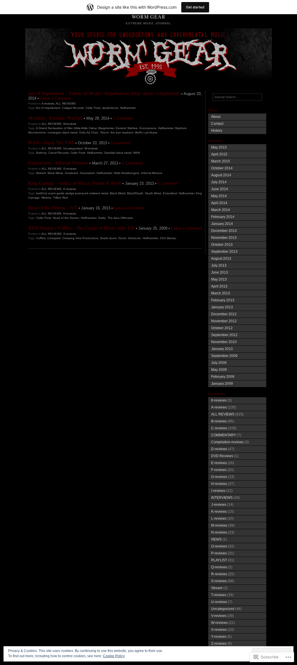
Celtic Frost (93, 107)
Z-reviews (219, 644)
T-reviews (218, 595)
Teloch (104, 132)
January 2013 (222, 307)
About (215, 117)
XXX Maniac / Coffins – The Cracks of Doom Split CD (81, 228)
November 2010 (224, 342)
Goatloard (71, 173)
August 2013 (221, 259)
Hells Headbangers (126, 173)
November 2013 (224, 238)
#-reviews (219, 400)
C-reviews (219, 428)
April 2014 (219, 203)
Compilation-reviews (227, 442)
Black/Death (135, 193)
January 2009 (222, 384)
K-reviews (69, 188)
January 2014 (222, 224)
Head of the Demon (66, 217)
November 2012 (224, 321)
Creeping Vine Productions (80, 238)
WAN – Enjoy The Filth (51, 142)
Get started (195, 7)
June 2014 (219, 189)
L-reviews (219, 518)
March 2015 (220, 161)
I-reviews (218, 491)
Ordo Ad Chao (88, 132)
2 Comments (132, 163)
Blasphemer (106, 128)
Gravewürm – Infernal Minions (58, 163)
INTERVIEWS (222, 498)
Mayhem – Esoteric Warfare (55, 118)
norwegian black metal (62, 132)
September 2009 (224, 356)
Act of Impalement (48, 107)
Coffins (41, 238)
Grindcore (134, 238)
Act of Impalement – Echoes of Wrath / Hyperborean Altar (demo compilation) (104, 93)
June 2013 (219, 272)
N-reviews (219, 532)
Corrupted (54, 238)
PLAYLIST (219, 560)
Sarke (102, 217)
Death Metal (153, 193)
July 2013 (219, 265)
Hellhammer (128, 107)
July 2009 (219, 363)
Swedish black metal (117, 152)
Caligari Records (73, 107)
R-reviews (219, 574)
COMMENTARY (223, 435)
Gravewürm (87, 173)
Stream (216, 588)
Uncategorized (73, 148)
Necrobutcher (37, 132)
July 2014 (219, 182)
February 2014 (222, 217)
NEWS (216, 539)
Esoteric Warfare (127, 128)
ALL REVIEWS (66, 103)
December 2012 (224, 314)
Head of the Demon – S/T (52, 207)
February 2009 (222, 377)
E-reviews (219, 463)
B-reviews (219, 421)
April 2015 (219, 154)
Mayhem (180, 128)
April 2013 (219, 286)
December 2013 (224, 231)
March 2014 (220, 210)
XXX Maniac (168, 238)
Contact (217, 124)
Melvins (46, 197)
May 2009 (219, 370)
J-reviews (218, 505)
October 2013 (222, 245)
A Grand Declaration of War (54, 128)
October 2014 (222, 168)
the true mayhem (122, 132)
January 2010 (222, 349)
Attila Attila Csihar (85, 128)
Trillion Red (60, 197)
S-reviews (219, 581)
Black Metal (55, 173)
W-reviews (91, 148)
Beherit (41, 173)
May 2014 (219, 196)
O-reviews (219, 546)
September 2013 (224, 252)
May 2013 (219, 279)
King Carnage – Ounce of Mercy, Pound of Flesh (74, 183)
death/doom (110, 107)
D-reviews (219, 449)
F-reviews (219, 470)
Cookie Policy (114, 656)
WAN (136, 152)
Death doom (108, 238)
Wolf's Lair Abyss (146, 132)
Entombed (170, 193)
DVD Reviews (222, 456)
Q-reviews (219, 567)
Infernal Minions (151, 173)
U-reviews (219, 602)
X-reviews (69, 233)
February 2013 (222, 300)
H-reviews (69, 213)
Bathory (41, 152)
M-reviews (69, 123)
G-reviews (69, 168)
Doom (122, 238)
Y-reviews (219, 637)
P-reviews (219, 553)
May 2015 (219, 147)
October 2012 (222, 328)
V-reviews (219, 616)
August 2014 (221, 175)
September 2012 (224, 335)
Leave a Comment (55, 98)
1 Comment (123, 118)
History (216, 131)
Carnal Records (58, 152)
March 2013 (220, 293)
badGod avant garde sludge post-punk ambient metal (72, 193)
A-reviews (47, 103)
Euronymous (148, 128)
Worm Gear (149, 16)
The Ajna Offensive (120, 217)
